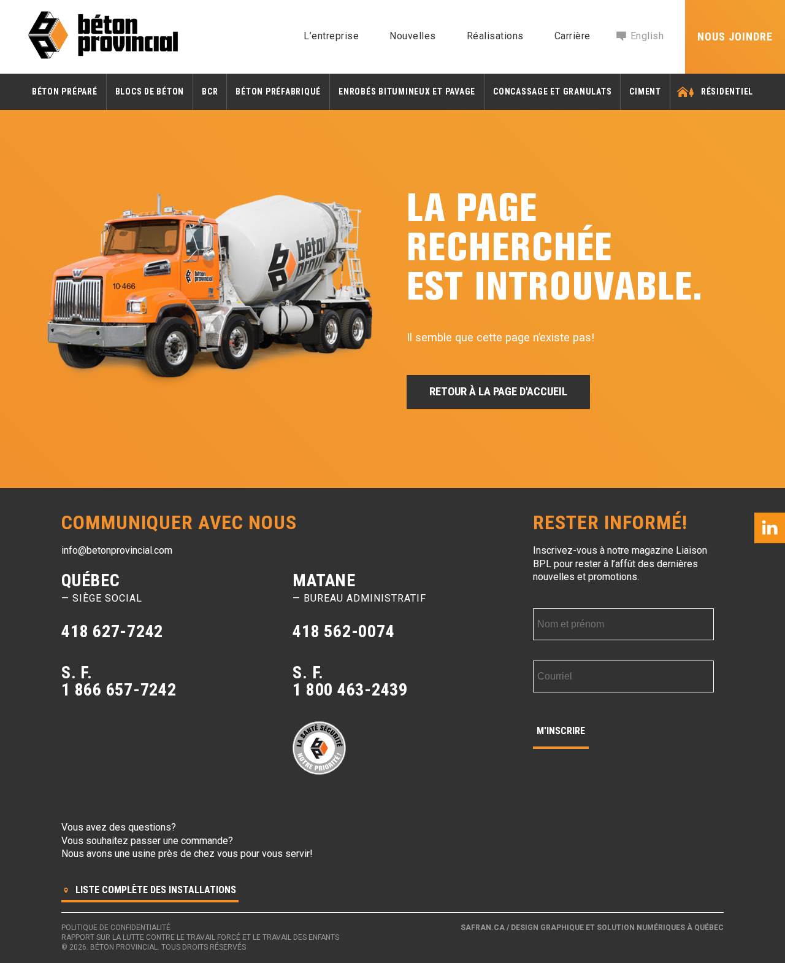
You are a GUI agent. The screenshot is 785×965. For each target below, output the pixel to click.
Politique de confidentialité (115, 927)
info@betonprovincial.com (116, 550)
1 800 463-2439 (350, 690)
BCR (210, 91)
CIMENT (645, 91)
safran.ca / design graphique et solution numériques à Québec (592, 927)
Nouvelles (412, 36)
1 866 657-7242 (119, 690)
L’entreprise (331, 36)
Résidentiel (727, 91)
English (647, 36)
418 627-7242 (112, 631)
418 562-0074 (343, 631)
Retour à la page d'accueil (498, 391)
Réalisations (495, 36)
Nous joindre (735, 36)
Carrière (572, 36)
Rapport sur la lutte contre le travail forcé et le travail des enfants (200, 937)
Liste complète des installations (154, 890)
